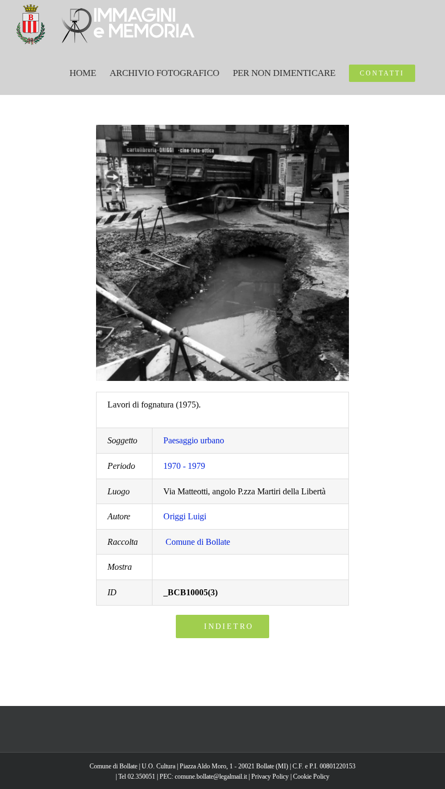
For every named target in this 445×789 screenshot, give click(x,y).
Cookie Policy (311, 776)
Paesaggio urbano (193, 440)
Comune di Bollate (198, 541)
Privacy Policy (270, 776)
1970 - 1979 (184, 465)
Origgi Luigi (184, 516)
